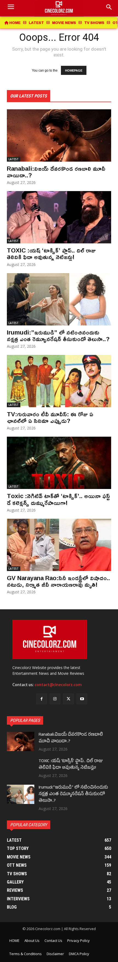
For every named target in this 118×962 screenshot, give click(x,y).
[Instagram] (55, 699)
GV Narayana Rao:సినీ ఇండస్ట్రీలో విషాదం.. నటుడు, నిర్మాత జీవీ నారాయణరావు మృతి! (58, 581)
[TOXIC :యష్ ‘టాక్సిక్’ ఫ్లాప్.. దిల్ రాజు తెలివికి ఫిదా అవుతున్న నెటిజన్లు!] (59, 217)
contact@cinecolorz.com (58, 684)
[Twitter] (68, 699)
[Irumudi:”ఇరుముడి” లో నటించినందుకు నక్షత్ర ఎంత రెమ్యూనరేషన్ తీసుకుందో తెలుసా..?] (59, 299)
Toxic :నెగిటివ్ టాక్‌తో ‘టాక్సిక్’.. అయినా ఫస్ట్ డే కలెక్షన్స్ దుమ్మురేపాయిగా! (58, 499)
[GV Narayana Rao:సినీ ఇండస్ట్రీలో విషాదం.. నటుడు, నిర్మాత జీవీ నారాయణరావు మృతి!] (59, 545)
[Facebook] (41, 699)
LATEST (14, 159)
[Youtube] (82, 699)
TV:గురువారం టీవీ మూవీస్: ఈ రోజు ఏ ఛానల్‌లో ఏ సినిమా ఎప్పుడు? (50, 417)
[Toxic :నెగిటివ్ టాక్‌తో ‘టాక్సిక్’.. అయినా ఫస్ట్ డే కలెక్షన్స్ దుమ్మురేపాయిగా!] (59, 463)
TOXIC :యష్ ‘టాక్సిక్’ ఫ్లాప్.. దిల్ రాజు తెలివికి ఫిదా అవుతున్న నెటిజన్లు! (51, 253)
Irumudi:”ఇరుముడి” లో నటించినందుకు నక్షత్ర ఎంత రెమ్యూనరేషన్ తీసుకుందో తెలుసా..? (58, 336)
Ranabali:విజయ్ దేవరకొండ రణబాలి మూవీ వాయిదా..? (56, 172)
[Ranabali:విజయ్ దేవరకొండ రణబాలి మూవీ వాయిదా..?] (59, 135)
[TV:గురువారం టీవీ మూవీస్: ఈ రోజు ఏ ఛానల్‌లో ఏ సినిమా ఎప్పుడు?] (59, 381)
